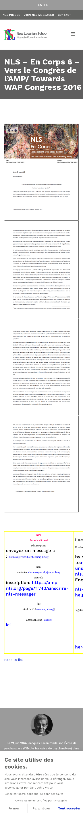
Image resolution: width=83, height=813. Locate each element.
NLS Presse (11, 14)
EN (40, 5)
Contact (64, 14)
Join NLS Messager (39, 14)
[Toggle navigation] (73, 34)
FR (46, 5)
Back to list (13, 660)
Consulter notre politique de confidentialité (33, 793)
